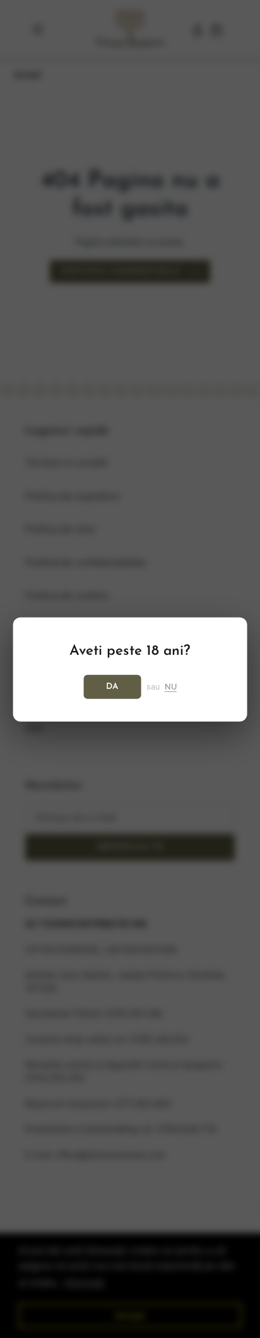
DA (112, 686)
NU (171, 686)
